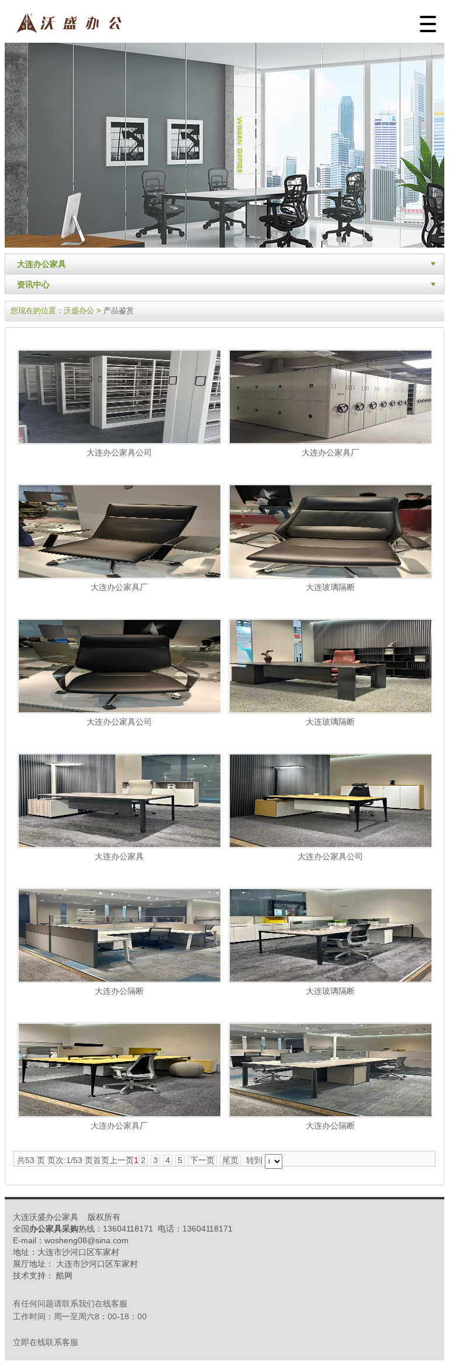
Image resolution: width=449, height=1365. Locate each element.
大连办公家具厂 (330, 452)
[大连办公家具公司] (120, 441)
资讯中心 (33, 284)
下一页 (202, 1160)
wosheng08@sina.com (86, 1240)
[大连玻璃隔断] (331, 576)
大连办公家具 (41, 264)
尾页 (230, 1160)
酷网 (64, 1275)
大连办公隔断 (119, 991)
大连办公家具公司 (119, 452)
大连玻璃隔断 (330, 587)
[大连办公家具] (120, 845)
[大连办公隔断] (120, 980)
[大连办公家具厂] (331, 441)
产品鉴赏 (118, 310)
